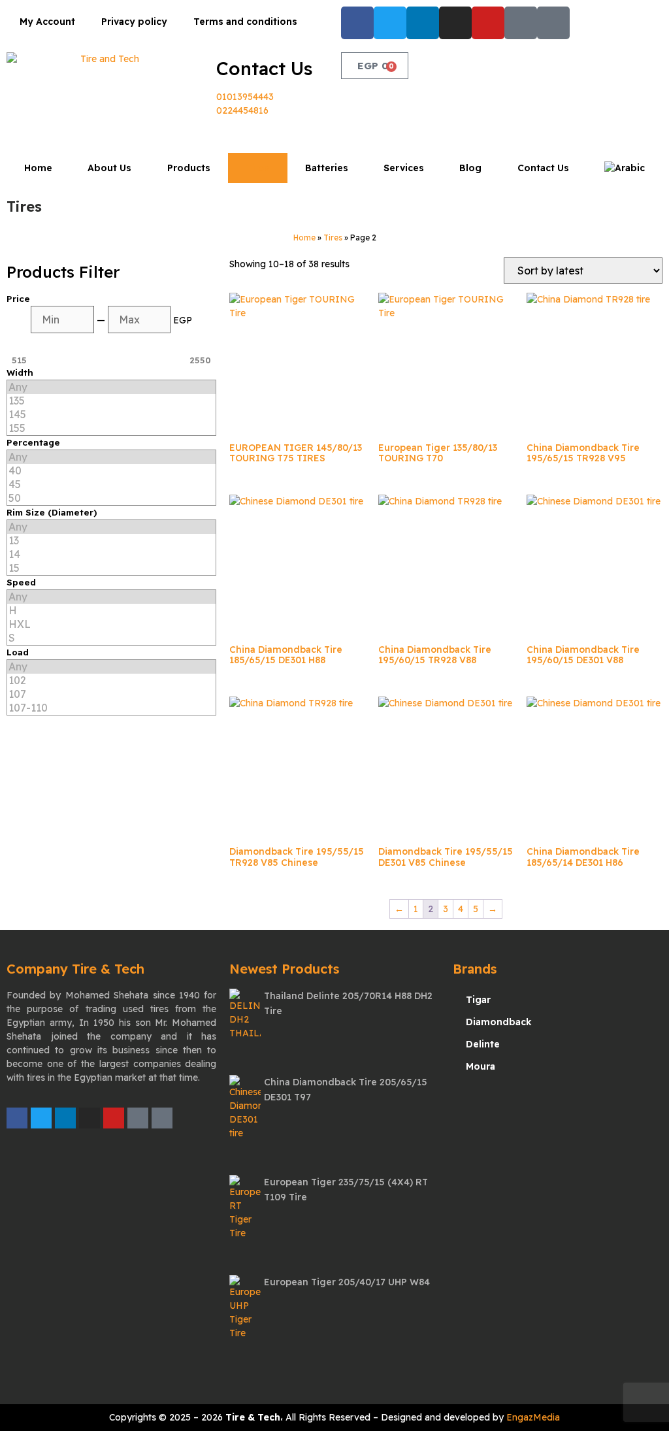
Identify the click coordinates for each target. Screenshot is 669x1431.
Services (403, 168)
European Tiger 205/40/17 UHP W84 (347, 1282)
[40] (111, 471)
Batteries (326, 168)
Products (188, 168)
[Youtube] (488, 23)
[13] (111, 541)
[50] (111, 498)
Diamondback (499, 1022)
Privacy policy (134, 21)
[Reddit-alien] (553, 23)
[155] (111, 428)
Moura (480, 1066)
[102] (111, 680)
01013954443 (245, 97)
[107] (111, 694)
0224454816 (242, 110)
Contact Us (264, 68)
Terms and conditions (245, 21)
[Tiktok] (520, 23)
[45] (111, 484)
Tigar (478, 1000)
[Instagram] (455, 23)
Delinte (483, 1044)
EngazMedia (533, 1417)
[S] (111, 638)
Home (38, 168)
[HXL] (111, 624)
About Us (109, 168)
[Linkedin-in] (422, 23)
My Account (47, 21)
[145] (111, 414)
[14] (111, 554)
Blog (470, 168)
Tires (258, 168)
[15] (111, 568)
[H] (111, 610)
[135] (111, 401)
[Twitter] (390, 23)
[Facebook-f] (357, 23)
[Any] (111, 387)
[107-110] (111, 708)
